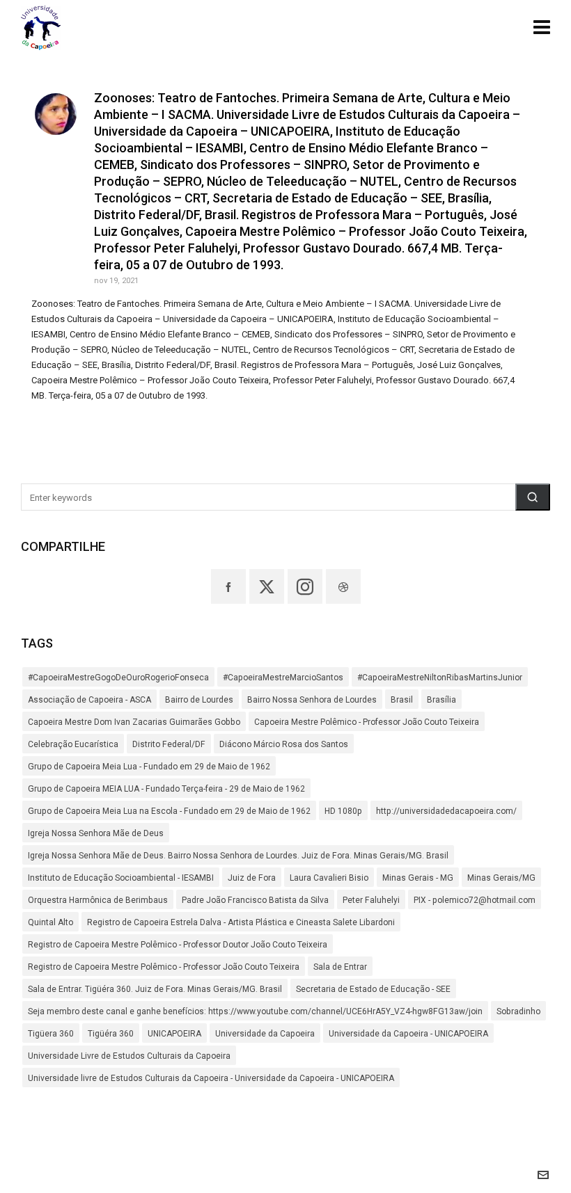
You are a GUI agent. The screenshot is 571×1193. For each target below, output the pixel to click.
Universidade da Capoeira (265, 1034)
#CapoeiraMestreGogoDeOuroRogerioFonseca (118, 677)
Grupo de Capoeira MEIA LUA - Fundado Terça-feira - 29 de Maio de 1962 (166, 789)
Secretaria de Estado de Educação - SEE (373, 989)
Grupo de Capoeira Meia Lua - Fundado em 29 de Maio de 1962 (149, 766)
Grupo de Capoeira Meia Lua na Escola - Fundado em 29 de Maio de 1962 (169, 811)
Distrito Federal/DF (168, 744)
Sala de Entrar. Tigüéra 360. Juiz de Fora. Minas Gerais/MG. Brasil (155, 989)
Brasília (441, 700)
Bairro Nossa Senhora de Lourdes (312, 700)
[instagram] (305, 586)
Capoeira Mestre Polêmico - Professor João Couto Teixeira (366, 722)
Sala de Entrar (340, 967)
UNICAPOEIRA (174, 1034)
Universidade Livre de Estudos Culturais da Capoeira (129, 1056)
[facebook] (228, 586)
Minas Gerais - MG (417, 878)
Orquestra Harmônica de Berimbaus (98, 900)
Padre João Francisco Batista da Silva (255, 900)
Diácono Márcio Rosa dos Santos (283, 744)
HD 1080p (343, 811)
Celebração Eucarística (73, 744)
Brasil (402, 700)
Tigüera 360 (51, 1034)
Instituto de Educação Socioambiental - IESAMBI (121, 878)
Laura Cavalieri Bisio (329, 878)
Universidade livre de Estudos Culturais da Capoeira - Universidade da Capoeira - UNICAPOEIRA (211, 1078)
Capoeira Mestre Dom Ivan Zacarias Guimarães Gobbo (134, 722)
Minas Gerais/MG (501, 878)
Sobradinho (518, 1011)
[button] (532, 497)
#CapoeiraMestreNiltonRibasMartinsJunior (439, 677)
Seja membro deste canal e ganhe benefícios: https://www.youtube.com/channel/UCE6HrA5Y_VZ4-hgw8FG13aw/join (255, 1011)
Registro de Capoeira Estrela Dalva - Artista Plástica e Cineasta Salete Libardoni (241, 922)
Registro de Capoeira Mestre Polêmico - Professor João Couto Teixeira (163, 967)
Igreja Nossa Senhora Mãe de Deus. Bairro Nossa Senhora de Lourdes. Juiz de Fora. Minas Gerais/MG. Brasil (238, 855)
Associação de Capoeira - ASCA (89, 700)
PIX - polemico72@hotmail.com (474, 900)
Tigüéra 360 (111, 1034)
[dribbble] (343, 586)
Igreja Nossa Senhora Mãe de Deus (96, 833)
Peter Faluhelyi (371, 900)
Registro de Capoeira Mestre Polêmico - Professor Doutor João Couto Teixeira (177, 945)
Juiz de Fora (252, 878)
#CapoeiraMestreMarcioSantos (283, 677)
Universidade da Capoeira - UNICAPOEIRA (408, 1034)
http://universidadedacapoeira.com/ (446, 811)
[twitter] (266, 586)
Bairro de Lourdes (199, 700)
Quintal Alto (50, 922)
